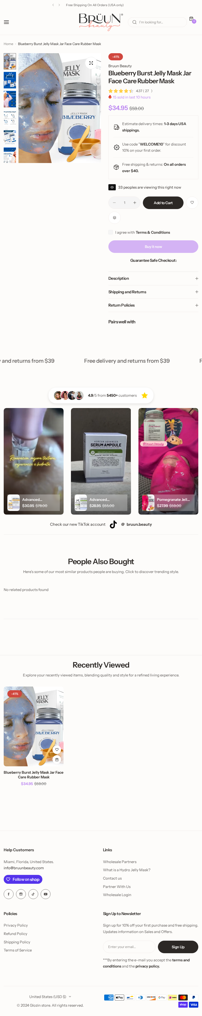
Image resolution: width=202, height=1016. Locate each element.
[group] (59, 108)
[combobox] (157, 22)
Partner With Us (117, 886)
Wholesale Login (117, 894)
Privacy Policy (16, 925)
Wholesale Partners (119, 861)
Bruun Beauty (120, 66)
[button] (53, 5)
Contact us (112, 878)
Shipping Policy (17, 942)
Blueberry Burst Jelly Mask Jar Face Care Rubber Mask (34, 774)
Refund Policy (15, 933)
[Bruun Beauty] (101, 22)
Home (8, 44)
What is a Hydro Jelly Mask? (127, 870)
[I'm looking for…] (134, 22)
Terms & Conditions (153, 232)
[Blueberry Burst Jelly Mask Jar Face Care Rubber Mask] (34, 726)
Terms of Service (18, 950)
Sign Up (178, 947)
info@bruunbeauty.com (24, 868)
